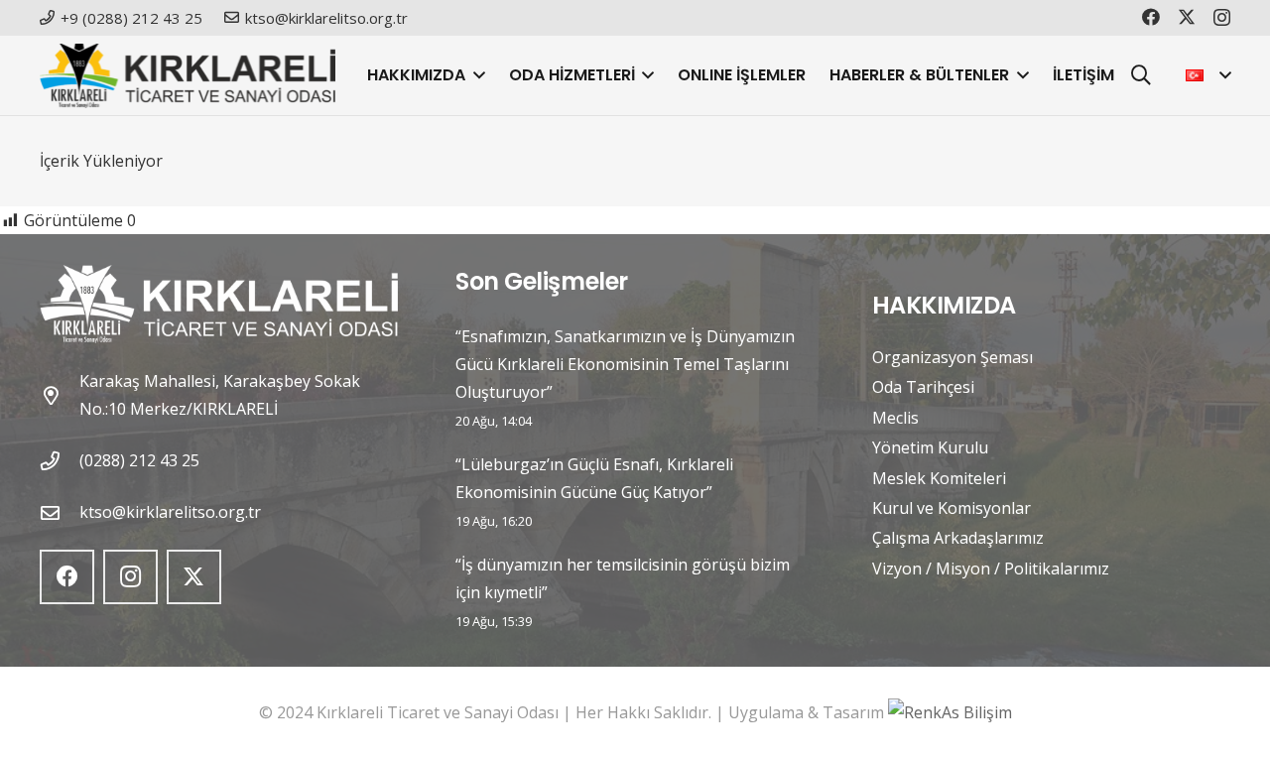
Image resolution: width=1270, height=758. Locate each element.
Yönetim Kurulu (930, 447)
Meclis (895, 418)
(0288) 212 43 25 (139, 460)
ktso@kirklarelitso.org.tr (170, 512)
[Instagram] (1221, 18)
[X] (1187, 17)
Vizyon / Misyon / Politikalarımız (990, 568)
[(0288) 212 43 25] (59, 460)
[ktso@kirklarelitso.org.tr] (59, 512)
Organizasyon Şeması (952, 357)
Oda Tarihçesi (923, 387)
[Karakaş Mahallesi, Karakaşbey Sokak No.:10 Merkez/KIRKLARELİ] (59, 395)
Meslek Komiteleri (939, 478)
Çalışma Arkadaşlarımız (958, 538)
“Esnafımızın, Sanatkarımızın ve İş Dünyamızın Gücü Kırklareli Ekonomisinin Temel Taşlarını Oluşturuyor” (625, 364)
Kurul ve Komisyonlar (951, 508)
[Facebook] (1151, 17)
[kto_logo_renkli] (187, 76)
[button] (475, 75)
